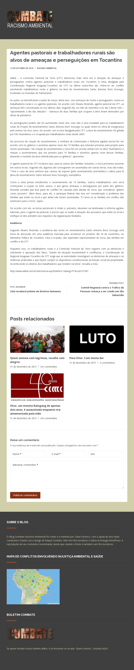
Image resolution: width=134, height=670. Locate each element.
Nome (17, 454)
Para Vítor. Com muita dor (86, 358)
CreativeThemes (64, 664)
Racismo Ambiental (47, 68)
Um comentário (48, 366)
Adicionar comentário (25, 464)
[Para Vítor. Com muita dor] (96, 339)
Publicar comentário (25, 495)
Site (93, 454)
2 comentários (107, 362)
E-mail (56, 454)
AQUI (105, 648)
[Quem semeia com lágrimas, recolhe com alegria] (37, 339)
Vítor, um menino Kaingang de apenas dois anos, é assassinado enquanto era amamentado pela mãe (35, 409)
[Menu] (125, 19)
